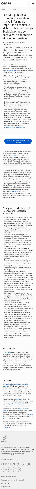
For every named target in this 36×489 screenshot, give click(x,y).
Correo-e (7, 428)
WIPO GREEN (14, 191)
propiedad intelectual (11, 71)
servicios (18, 399)
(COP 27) (16, 155)
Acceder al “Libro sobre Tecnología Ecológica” (18, 141)
